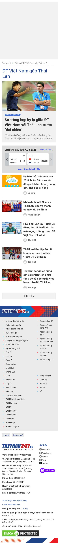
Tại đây (24, 508)
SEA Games (11, 387)
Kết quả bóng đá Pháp (46, 354)
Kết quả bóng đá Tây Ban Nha (46, 340)
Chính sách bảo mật (11, 504)
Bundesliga (11, 364)
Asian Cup (10, 379)
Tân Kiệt (32, 240)
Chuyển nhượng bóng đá (17, 340)
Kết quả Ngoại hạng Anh (46, 326)
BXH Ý (8, 407)
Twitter (45, 457)
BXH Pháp (10, 422)
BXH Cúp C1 (11, 411)
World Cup (10, 372)
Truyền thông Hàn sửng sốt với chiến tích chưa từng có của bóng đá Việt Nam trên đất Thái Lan (38, 276)
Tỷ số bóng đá (12, 333)
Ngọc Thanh (34, 215)
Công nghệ (18, 435)
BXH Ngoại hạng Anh (15, 399)
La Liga (9, 356)
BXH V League (12, 426)
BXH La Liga (11, 403)
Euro (8, 376)
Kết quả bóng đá (13, 325)
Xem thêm (29, 296)
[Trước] (7, 159)
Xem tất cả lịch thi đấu (29, 169)
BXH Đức (10, 419)
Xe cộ (42, 387)
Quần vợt (43, 379)
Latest (6, 435)
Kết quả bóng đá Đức (46, 347)
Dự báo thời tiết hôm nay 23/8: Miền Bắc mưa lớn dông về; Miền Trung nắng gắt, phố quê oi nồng (39, 182)
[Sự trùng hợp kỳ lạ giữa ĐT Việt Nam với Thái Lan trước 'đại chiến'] (29, 96)
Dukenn (31, 193)
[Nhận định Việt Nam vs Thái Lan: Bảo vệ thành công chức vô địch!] (11, 209)
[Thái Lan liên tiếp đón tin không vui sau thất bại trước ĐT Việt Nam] (11, 256)
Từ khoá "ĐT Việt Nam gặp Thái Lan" (31, 63)
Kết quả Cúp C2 (46, 359)
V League (10, 368)
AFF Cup (9, 391)
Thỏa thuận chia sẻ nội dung (14, 500)
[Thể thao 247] (15, 311)
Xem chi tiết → (46, 149)
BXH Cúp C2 (11, 415)
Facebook (46, 453)
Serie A (9, 360)
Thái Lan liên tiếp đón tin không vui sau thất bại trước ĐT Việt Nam (38, 253)
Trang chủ (6, 63)
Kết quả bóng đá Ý (46, 333)
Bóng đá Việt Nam (14, 395)
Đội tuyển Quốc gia (12, 115)
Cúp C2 (9, 383)
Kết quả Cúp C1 (46, 321)
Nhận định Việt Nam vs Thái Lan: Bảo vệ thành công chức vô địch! (37, 206)
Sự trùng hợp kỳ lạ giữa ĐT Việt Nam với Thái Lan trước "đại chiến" (28, 125)
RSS (44, 460)
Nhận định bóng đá (14, 329)
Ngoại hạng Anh (13, 348)
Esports (43, 383)
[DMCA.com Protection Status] (21, 533)
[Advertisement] (29, 30)
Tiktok (45, 463)
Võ (41, 391)
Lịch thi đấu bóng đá (15, 321)
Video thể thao (12, 344)
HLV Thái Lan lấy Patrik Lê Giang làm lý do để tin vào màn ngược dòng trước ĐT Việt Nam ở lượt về (39, 229)
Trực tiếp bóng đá (14, 336)
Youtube (45, 449)
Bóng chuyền (45, 376)
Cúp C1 (9, 352)
